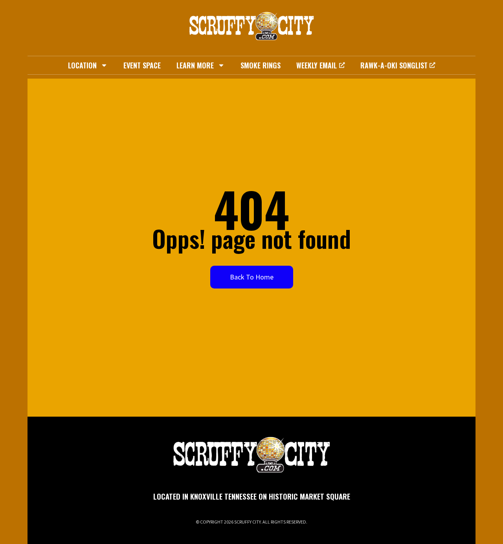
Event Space (142, 65)
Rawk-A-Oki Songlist (394, 65)
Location (82, 65)
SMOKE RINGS (260, 65)
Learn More (195, 65)
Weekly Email (316, 65)
